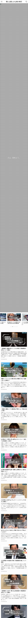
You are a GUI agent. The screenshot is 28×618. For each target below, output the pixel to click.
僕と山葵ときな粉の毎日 (14, 1)
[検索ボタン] (26, 1)
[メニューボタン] (1, 1)
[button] (10, 326)
